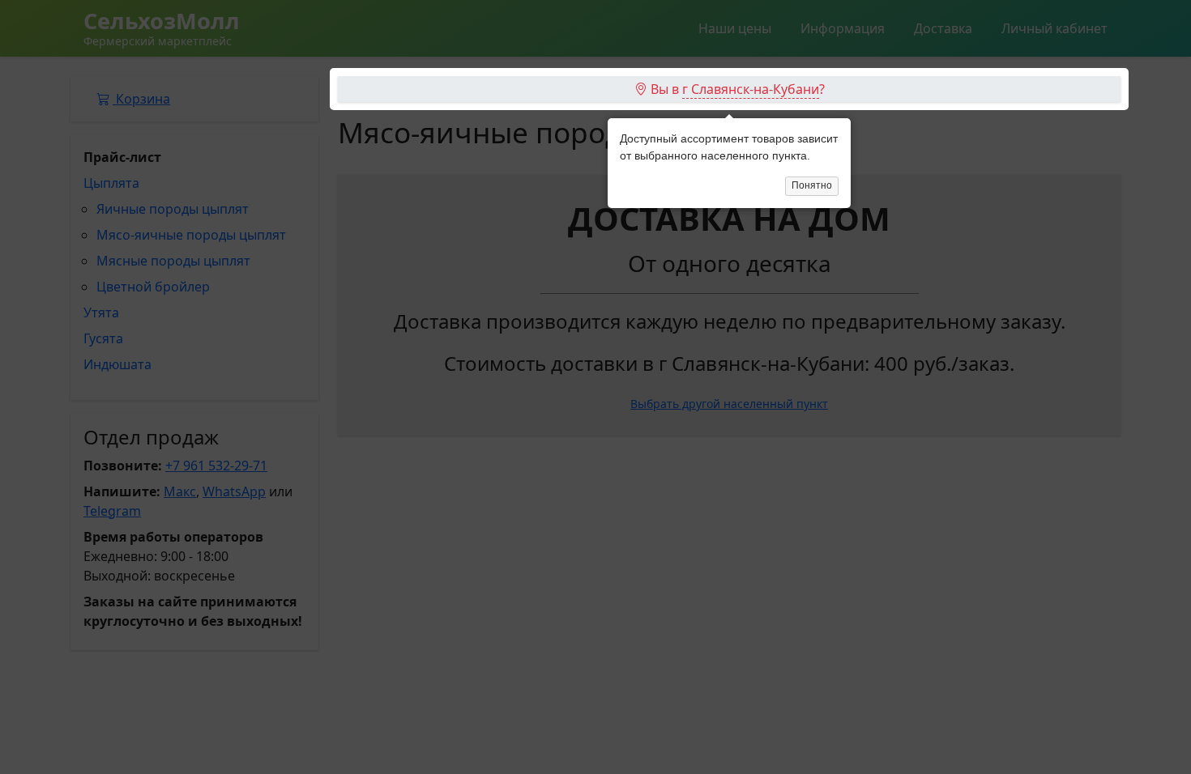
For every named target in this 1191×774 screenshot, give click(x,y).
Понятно (812, 185)
